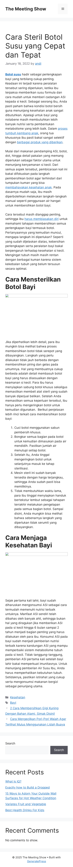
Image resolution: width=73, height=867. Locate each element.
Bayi (13, 702)
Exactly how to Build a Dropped (27, 787)
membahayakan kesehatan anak (28, 187)
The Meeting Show (25, 9)
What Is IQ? (13, 781)
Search (10, 743)
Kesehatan (17, 697)
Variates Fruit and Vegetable (25, 804)
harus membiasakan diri (41, 219)
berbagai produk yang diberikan (40, 142)
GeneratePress (36, 861)
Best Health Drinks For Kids (24, 810)
